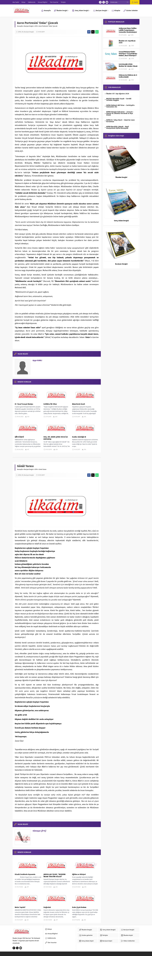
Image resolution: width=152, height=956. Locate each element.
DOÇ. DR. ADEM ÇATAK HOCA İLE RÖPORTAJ (56, 438)
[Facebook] (100, 2)
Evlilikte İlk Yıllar (50, 404)
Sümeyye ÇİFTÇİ (39, 831)
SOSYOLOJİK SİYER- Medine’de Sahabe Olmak (128, 65)
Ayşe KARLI (37, 360)
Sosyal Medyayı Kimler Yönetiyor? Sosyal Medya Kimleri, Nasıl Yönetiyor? (128, 54)
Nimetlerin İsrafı (78, 404)
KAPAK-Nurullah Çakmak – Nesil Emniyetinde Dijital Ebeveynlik (117, 127)
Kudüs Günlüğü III (79, 437)
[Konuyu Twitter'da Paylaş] (93, 32)
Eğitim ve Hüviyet (79, 874)
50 (22, 32)
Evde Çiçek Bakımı (79, 907)
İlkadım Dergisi (121, 177)
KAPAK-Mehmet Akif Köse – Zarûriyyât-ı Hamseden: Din (120, 106)
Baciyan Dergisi (28, 26)
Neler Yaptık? (20, 907)
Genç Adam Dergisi (121, 221)
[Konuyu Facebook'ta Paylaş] (89, 32)
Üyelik (136, 2)
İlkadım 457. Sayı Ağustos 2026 (117, 94)
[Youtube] (107, 2)
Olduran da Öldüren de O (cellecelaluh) (128, 76)
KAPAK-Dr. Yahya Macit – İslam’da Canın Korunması (120, 121)
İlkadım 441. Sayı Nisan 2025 (127, 42)
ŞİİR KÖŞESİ (19, 437)
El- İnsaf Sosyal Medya (24, 404)
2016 (36, 26)
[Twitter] (103, 2)
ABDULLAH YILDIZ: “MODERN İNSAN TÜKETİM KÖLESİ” (54, 875)
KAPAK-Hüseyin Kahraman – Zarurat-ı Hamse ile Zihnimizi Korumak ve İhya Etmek (119, 113)
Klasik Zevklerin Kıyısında (25, 874)
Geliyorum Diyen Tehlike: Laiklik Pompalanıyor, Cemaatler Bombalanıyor (128, 30)
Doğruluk (47, 907)
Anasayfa (20, 26)
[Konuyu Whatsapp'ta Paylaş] (97, 32)
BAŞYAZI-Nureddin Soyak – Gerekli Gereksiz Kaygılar (118, 99)
